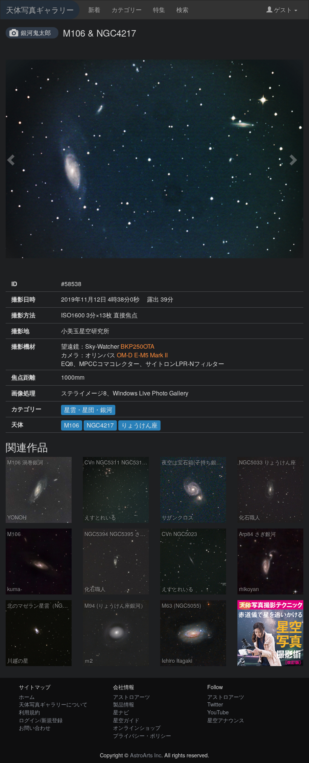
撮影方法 (23, 315)
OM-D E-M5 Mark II (142, 355)
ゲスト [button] (283, 9)
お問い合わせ (34, 727)
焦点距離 (23, 377)
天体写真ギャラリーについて (53, 704)
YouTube (218, 712)
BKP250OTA (137, 346)
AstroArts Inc (145, 755)
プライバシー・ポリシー (142, 735)
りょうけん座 (139, 425)
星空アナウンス (225, 720)
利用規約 (29, 712)
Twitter (215, 704)
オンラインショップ (137, 727)
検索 (182, 9)
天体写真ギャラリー (40, 9)
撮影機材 (23, 346)
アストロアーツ (131, 696)
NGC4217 (100, 425)
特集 (159, 9)
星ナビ (121, 712)
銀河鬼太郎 (36, 32)
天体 (17, 424)
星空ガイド (126, 720)
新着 (94, 9)
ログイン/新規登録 (41, 720)
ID (14, 284)
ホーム (27, 696)
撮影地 (20, 331)
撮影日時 (23, 299)
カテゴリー (127, 9)
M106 (71, 425)
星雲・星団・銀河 (88, 409)
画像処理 (23, 393)
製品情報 (123, 704)
